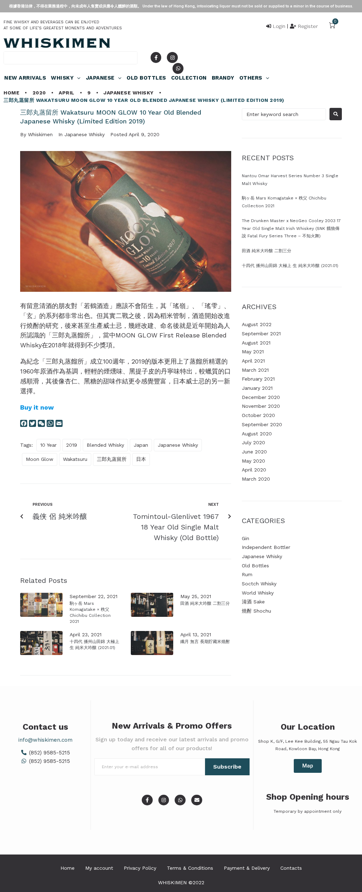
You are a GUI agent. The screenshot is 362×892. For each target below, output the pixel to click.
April (67, 92)
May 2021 (253, 351)
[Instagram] (172, 57)
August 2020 (257, 433)
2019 (71, 445)
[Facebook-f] (156, 57)
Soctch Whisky (259, 583)
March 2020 (256, 479)
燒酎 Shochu (256, 611)
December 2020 (261, 397)
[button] (308, 766)
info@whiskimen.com (45, 740)
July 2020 (253, 442)
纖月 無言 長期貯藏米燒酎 (205, 641)
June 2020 (254, 451)
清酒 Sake (253, 601)
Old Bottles (255, 565)
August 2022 (257, 324)
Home (11, 92)
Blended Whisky (105, 445)
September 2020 (262, 424)
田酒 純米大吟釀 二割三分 (205, 603)
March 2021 (255, 370)
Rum (247, 574)
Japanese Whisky (129, 92)
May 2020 (253, 461)
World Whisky (258, 593)
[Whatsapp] (178, 68)
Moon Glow (39, 459)
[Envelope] (196, 800)
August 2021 (256, 343)
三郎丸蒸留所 (112, 459)
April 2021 (253, 361)
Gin (245, 538)
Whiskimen (40, 134)
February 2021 (258, 379)
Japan (141, 445)
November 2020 (261, 406)
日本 (141, 459)
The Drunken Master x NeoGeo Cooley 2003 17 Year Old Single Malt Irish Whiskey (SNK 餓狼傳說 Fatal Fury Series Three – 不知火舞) (291, 228)
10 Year (48, 445)
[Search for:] (284, 114)
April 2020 (254, 470)
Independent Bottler (266, 547)
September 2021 (261, 333)
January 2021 (257, 388)
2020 (39, 92)
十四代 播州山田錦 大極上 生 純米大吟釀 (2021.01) (290, 265)
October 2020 (258, 415)
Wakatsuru (75, 459)
